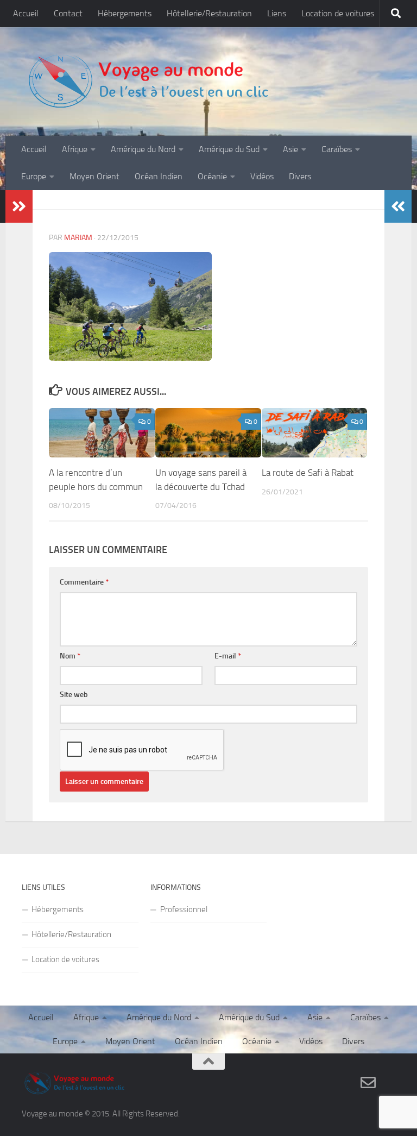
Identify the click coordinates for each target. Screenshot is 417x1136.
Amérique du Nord (143, 149)
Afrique (74, 149)
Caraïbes (336, 149)
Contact (68, 13)
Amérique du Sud (229, 149)
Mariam (78, 237)
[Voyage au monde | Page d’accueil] (148, 81)
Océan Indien (158, 176)
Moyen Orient (94, 176)
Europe (33, 176)
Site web (74, 694)
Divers (300, 176)
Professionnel (183, 909)
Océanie (212, 176)
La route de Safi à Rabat (307, 472)
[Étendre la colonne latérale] (19, 206)
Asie (290, 149)
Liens (276, 13)
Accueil (26, 13)
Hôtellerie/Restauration (209, 13)
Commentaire (84, 582)
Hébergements (124, 13)
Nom (70, 656)
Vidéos (262, 176)
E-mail (227, 656)
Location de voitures (337, 13)
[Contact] (368, 1082)
